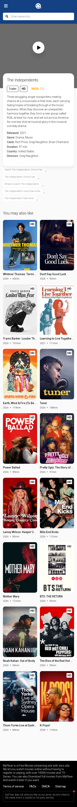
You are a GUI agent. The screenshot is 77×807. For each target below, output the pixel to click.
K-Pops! (45, 725)
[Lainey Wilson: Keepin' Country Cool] (20, 503)
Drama (20, 137)
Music (29, 137)
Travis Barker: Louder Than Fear (23, 338)
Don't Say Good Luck (53, 274)
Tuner (43, 403)
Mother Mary (11, 596)
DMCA (46, 786)
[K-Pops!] (57, 696)
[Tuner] (57, 374)
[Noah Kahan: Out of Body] (20, 632)
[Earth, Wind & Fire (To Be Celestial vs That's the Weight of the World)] (20, 374)
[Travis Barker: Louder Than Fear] (20, 309)
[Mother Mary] (20, 567)
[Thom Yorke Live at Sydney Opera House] (20, 696)
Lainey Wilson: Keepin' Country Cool (26, 532)
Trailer (13, 88)
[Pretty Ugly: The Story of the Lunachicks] (57, 438)
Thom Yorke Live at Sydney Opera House (29, 725)
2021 (23, 132)
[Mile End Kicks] (57, 503)
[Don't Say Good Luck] (57, 245)
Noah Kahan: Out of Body (19, 660)
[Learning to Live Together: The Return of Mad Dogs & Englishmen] (57, 309)
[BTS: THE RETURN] (57, 567)
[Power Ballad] (20, 438)
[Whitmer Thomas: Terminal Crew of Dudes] (20, 245)
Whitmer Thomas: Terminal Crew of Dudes (30, 274)
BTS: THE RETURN (51, 596)
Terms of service (13, 786)
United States (26, 151)
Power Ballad (11, 467)
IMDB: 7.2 (37, 88)
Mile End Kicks (49, 532)
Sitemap (60, 786)
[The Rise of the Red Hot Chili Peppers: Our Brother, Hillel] (57, 632)
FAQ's (32, 786)
